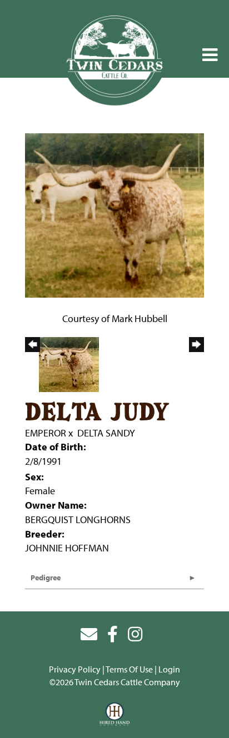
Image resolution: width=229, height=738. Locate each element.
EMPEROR (45, 432)
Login (169, 669)
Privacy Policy (75, 669)
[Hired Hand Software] (114, 714)
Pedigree (46, 578)
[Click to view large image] (114, 214)
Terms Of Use (129, 669)
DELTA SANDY (106, 432)
